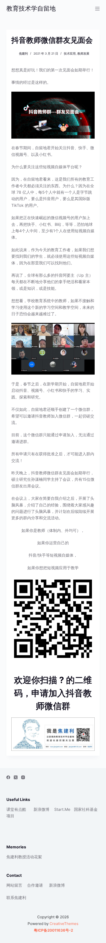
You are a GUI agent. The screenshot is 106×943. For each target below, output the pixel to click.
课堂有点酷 (16, 809)
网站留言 (14, 885)
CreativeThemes (64, 923)
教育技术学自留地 (31, 8)
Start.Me (62, 809)
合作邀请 (35, 885)
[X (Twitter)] (16, 777)
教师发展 (83, 53)
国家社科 (82, 809)
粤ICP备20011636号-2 (53, 930)
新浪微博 (41, 809)
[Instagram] (23, 777)
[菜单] (97, 8)
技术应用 (70, 53)
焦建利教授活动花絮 (24, 856)
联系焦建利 (16, 897)
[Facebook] (8, 777)
